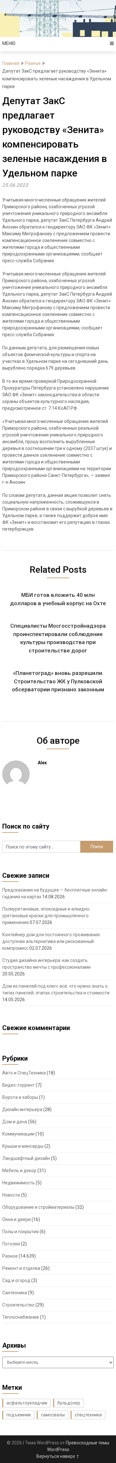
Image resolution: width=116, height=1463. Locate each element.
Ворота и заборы (20, 1097)
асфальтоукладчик (26, 1402)
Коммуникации (18, 1133)
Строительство (18, 1304)
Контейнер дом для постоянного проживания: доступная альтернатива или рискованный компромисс (51, 941)
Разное (33, 63)
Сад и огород (16, 1280)
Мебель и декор (19, 1170)
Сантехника (14, 1292)
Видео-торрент (18, 1085)
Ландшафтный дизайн (26, 1158)
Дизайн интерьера (22, 1109)
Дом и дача (14, 1121)
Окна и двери (16, 1219)
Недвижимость (18, 1182)
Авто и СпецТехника (24, 1072)
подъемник (18, 1414)
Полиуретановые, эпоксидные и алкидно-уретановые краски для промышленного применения (46, 915)
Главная (10, 63)
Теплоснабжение (20, 1317)
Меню (8, 43)
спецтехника (88, 1414)
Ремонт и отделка (21, 1268)
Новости (11, 1195)
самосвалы (53, 1414)
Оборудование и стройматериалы (38, 1207)
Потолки (11, 1243)
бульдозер (68, 1402)
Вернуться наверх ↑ (58, 1456)
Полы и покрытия (20, 1231)
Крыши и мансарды (23, 1146)
